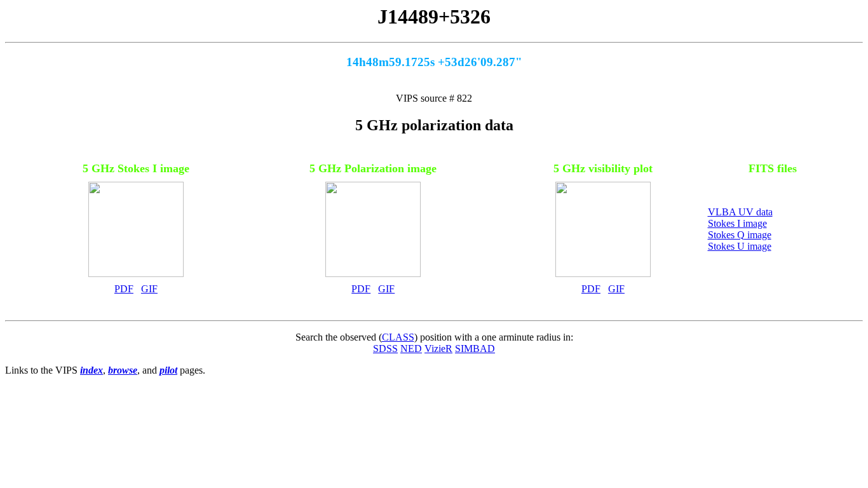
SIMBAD (475, 348)
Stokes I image (737, 223)
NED (411, 348)
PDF (123, 288)
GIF (149, 288)
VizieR (438, 348)
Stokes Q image (739, 234)
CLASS (398, 337)
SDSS (385, 348)
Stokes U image (739, 246)
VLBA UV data (740, 212)
